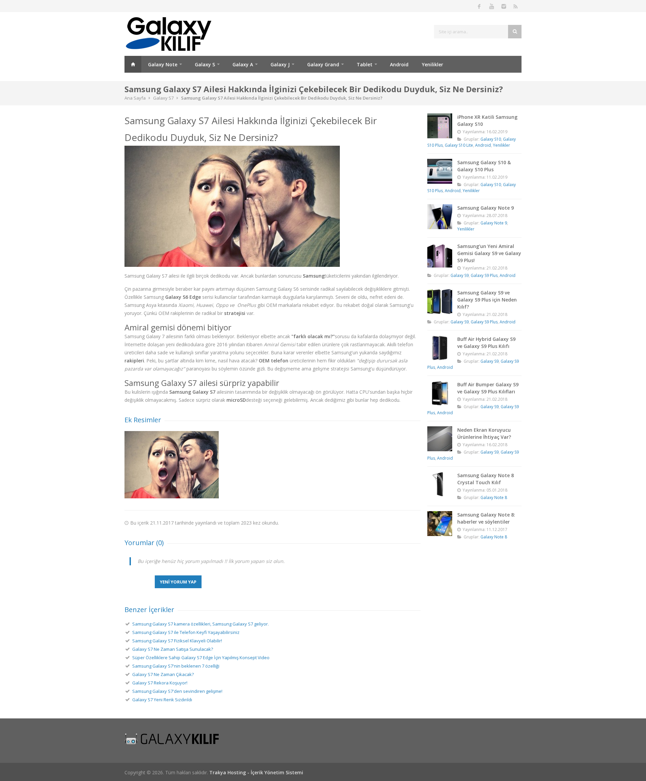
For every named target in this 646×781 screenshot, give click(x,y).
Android (399, 64)
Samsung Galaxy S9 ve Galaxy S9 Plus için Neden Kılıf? (487, 299)
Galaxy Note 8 (493, 497)
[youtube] (491, 6)
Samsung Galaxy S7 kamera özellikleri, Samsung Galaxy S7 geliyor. (200, 624)
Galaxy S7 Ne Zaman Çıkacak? (163, 674)
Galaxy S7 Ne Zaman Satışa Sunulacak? (172, 649)
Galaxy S (205, 64)
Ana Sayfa (132, 64)
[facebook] (479, 6)
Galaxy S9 (460, 275)
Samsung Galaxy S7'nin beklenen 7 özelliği (175, 666)
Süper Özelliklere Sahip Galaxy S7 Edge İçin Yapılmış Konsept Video (201, 657)
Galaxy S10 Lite (459, 145)
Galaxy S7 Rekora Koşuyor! (159, 683)
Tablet (364, 64)
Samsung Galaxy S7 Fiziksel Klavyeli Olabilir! (177, 641)
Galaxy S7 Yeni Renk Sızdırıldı (162, 700)
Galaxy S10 (490, 139)
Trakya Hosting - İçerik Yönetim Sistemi (256, 772)
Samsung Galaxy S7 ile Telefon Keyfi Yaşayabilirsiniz (186, 632)
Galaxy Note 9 (493, 223)
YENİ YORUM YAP (178, 582)
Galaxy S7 (163, 98)
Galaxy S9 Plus (484, 275)
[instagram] (503, 6)
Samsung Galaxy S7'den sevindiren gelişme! (177, 691)
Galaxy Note (162, 64)
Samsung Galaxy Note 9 (485, 208)
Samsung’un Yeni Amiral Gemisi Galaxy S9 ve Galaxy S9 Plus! (489, 253)
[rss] (515, 6)
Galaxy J (280, 64)
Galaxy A (242, 64)
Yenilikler (432, 64)
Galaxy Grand (323, 64)
